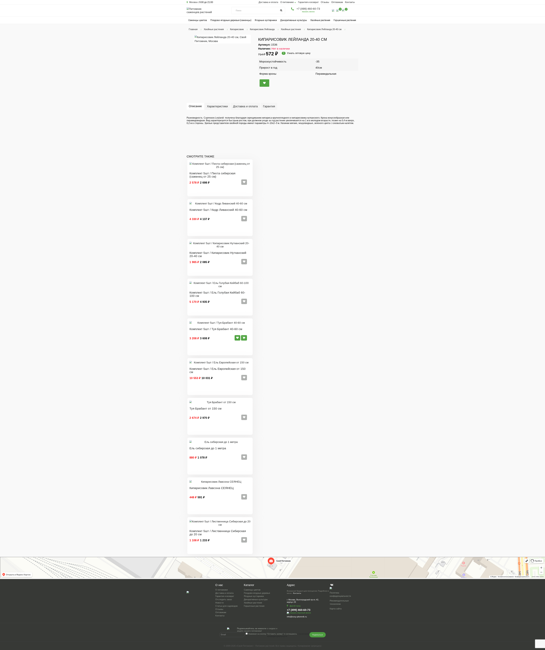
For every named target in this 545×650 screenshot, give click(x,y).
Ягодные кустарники (266, 20)
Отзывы (325, 2)
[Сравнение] (337, 10)
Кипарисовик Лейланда (262, 29)
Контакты (350, 2)
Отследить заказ (223, 599)
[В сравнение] (264, 83)
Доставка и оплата (268, 2)
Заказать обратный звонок (300, 613)
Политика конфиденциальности (340, 594)
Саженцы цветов (197, 20)
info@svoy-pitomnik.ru (297, 617)
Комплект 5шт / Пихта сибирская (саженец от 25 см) (212, 175)
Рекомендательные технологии (339, 602)
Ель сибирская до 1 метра (207, 448)
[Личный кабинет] (333, 10)
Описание (195, 106)
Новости (219, 602)
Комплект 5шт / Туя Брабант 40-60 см (215, 329)
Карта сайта (335, 608)
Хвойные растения (320, 20)
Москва (193, 2)
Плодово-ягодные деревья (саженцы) (230, 20)
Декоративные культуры (293, 20)
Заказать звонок (308, 11)
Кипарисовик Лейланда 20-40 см (324, 29)
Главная (193, 29)
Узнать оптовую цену (297, 53)
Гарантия (269, 106)
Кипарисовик (237, 29)
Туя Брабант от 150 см (205, 408)
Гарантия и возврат (308, 2)
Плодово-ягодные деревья (257, 593)
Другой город (295, 606)
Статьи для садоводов (226, 606)
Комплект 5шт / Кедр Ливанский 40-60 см (218, 209)
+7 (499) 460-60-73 (308, 8)
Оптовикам (337, 2)
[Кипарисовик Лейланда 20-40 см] (222, 39)
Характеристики (217, 106)
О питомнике (221, 590)
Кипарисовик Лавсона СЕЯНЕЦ (211, 488)
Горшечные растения (345, 20)
